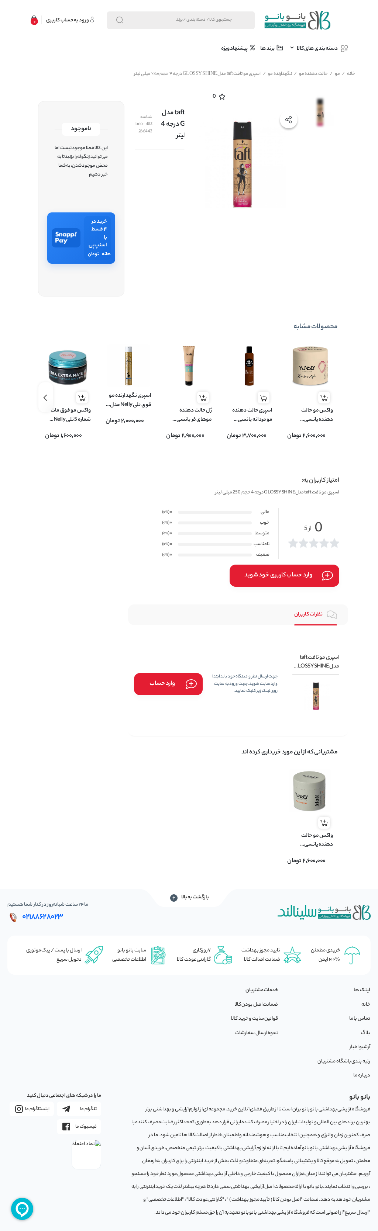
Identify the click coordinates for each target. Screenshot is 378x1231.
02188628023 (42, 917)
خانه (348, 74)
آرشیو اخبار (360, 1047)
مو (335, 74)
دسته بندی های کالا (317, 49)
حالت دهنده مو (311, 74)
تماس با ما (359, 1019)
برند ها (267, 49)
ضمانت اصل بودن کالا (256, 1005)
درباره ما (361, 1075)
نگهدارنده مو (277, 74)
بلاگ (365, 1033)
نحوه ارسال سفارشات (256, 1033)
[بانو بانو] (297, 20)
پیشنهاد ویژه (234, 49)
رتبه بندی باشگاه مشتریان (343, 1061)
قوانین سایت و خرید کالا (254, 1019)
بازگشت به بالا (195, 898)
